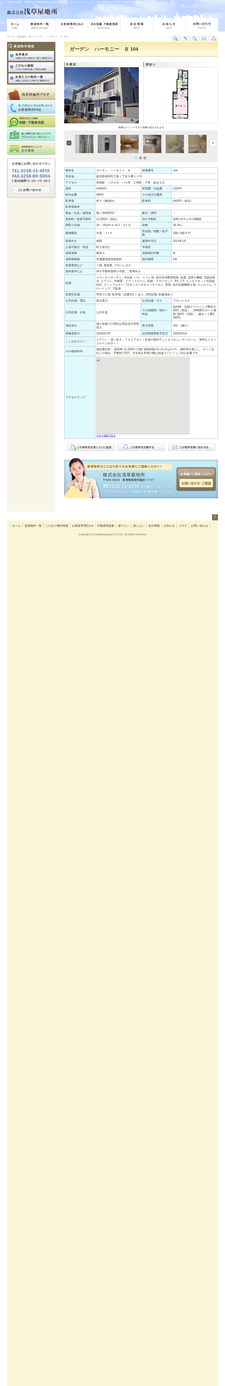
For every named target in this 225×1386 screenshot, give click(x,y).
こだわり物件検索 (56, 525)
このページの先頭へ (215, 518)
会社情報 (154, 525)
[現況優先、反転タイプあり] (181, 116)
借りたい (123, 525)
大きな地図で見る (106, 435)
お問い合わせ (199, 525)
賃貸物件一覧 (33, 525)
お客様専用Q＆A (82, 525)
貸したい (139, 525)
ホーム (16, 525)
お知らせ (169, 525)
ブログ (183, 525)
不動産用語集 (105, 525)
